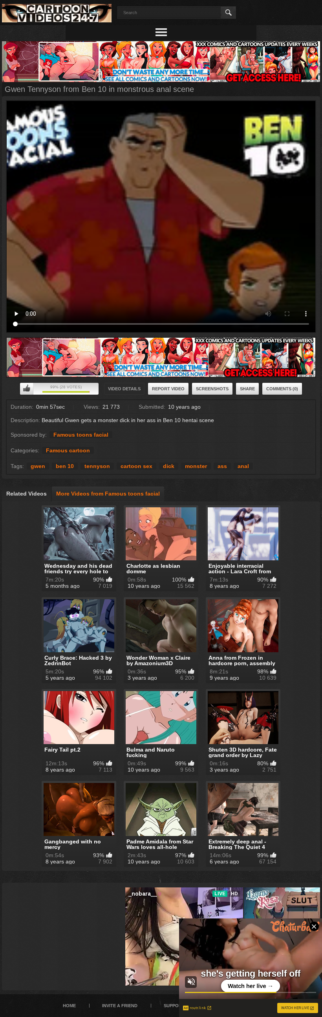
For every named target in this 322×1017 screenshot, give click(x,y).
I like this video (26, 389)
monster (196, 466)
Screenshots (212, 388)
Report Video (168, 388)
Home (69, 1005)
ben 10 (65, 466)
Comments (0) (282, 388)
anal (243, 466)
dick (168, 466)
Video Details (124, 388)
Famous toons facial (80, 435)
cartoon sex (136, 466)
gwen (38, 466)
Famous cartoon (68, 450)
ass (222, 466)
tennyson (97, 466)
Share (247, 388)
